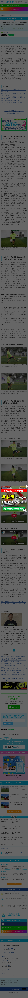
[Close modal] (27, 486)
